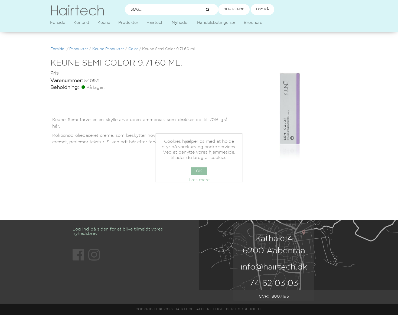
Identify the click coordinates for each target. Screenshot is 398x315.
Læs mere (199, 180)
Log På (262, 9)
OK (199, 171)
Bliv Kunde (234, 9)
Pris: (55, 73)
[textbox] (160, 9)
